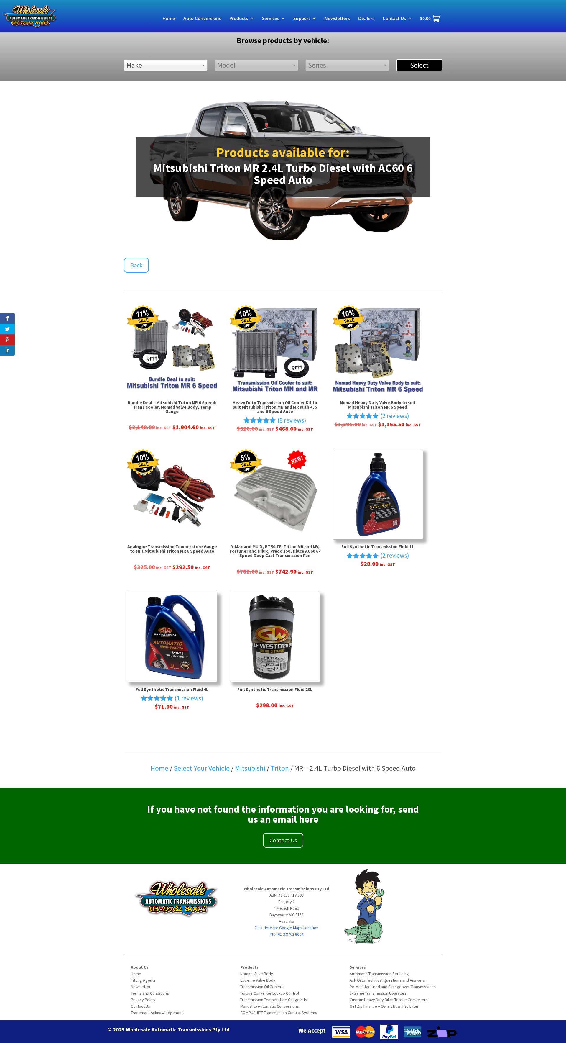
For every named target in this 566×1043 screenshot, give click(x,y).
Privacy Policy (143, 999)
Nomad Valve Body (256, 973)
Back (136, 265)
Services (270, 18)
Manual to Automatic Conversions (269, 1006)
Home (168, 18)
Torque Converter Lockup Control (269, 993)
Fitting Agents (143, 980)
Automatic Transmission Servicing (379, 973)
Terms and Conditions (150, 993)
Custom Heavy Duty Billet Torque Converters (389, 999)
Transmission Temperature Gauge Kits (273, 999)
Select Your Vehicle (202, 768)
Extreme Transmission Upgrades (378, 993)
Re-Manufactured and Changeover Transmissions (393, 986)
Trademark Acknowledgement (157, 1012)
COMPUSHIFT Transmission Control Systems (278, 1012)
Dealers (366, 18)
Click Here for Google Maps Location (286, 927)
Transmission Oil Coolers (262, 986)
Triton (280, 768)
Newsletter (141, 986)
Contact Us (394, 18)
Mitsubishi (251, 768)
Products (238, 18)
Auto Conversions (202, 18)
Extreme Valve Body (257, 980)
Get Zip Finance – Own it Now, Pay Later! (384, 1006)
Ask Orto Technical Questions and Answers (387, 980)
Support (301, 18)
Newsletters (337, 18)
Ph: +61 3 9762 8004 (286, 934)
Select (419, 65)
